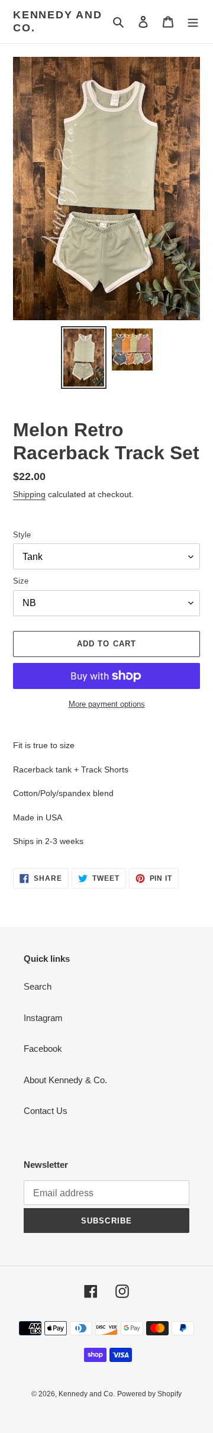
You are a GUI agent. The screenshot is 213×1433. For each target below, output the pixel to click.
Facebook (43, 1049)
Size (20, 581)
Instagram (43, 1018)
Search (37, 986)
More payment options (107, 704)
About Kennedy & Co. (65, 1080)
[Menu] (192, 21)
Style (22, 534)
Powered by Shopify (149, 1394)
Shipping (29, 494)
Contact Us (45, 1111)
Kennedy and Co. (57, 21)
